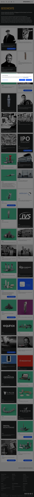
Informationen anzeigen (5, 79)
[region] (17, 78)
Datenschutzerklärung (25, 77)
